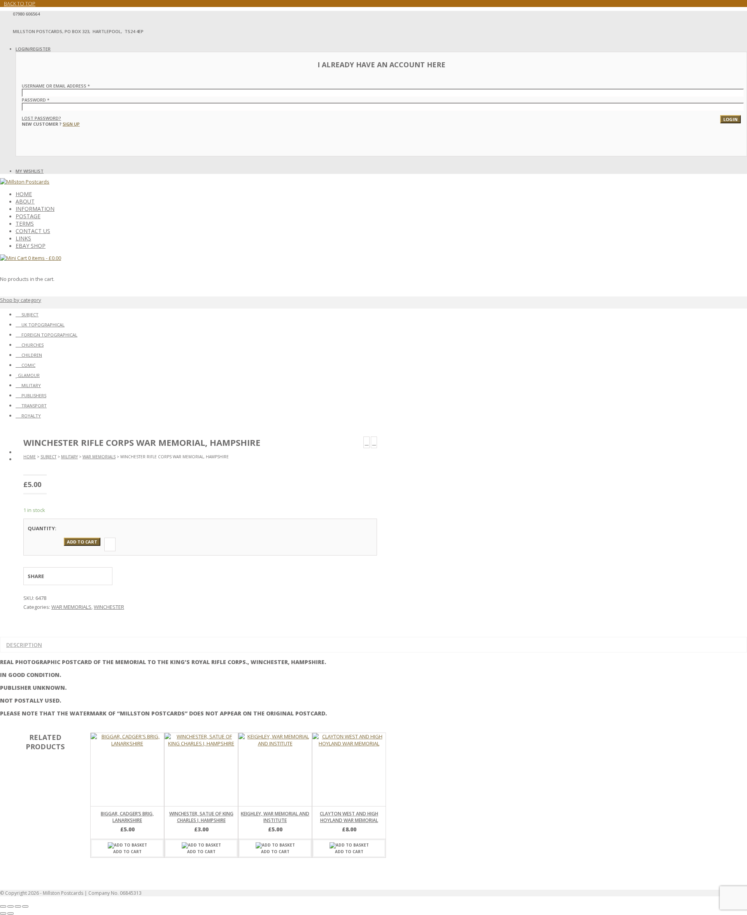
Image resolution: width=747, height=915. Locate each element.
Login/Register (33, 49)
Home (24, 194)
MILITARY (69, 456)
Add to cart (82, 542)
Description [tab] (24, 645)
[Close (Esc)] (25, 906)
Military (31, 385)
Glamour (29, 375)
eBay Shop (31, 245)
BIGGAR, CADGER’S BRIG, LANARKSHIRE (127, 817)
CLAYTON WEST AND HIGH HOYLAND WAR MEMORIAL (349, 817)
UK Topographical (43, 325)
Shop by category (20, 299)
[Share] (18, 906)
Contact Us (33, 231)
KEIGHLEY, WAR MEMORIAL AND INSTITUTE (275, 817)
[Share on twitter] (72, 576)
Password (35, 100)
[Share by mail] (101, 576)
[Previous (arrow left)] (3, 913)
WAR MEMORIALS (99, 456)
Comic (28, 365)
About (25, 201)
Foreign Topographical (49, 335)
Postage (28, 216)
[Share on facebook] (58, 576)
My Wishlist (30, 171)
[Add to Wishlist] (109, 544)
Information (35, 208)
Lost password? (41, 118)
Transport (34, 405)
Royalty (31, 416)
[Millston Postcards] (24, 181)
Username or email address (56, 86)
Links (23, 238)
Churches (32, 345)
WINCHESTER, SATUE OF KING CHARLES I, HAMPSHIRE (201, 817)
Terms (25, 223)
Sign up (71, 124)
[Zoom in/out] (3, 906)
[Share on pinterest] (87, 576)
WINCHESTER (109, 606)
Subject (30, 314)
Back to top (19, 3)
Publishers (33, 395)
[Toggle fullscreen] (10, 906)
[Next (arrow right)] (10, 913)
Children (31, 355)
